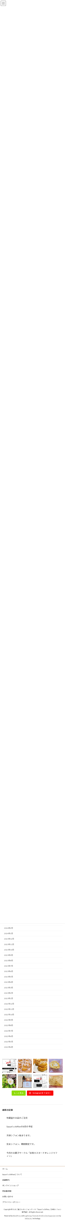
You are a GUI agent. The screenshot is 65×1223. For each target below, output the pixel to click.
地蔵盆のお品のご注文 (17, 1118)
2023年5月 (8, 977)
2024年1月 (8, 933)
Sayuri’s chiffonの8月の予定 (19, 1126)
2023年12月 (9, 939)
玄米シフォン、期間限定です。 (21, 1144)
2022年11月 (9, 1009)
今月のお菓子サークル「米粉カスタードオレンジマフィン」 (31, 1154)
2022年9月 (8, 1020)
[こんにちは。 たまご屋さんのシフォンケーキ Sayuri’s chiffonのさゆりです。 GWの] (9, 1081)
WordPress (17, 1216)
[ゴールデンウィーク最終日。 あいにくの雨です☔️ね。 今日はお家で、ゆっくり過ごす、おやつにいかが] (56, 1066)
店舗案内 (6, 1180)
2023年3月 (8, 987)
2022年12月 (9, 1004)
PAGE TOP (60, 1183)
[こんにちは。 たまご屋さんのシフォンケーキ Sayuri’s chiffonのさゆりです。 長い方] (25, 1081)
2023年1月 (8, 998)
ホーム (5, 1169)
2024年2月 (8, 928)
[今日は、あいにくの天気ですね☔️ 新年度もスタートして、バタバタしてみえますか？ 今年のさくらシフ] (56, 1081)
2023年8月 (8, 960)
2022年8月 (8, 1025)
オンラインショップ (10, 1185)
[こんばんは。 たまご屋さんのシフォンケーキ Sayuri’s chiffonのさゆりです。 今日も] (9, 1066)
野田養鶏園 (6, 1191)
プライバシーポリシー (11, 1202)
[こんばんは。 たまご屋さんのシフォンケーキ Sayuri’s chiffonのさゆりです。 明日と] (40, 1081)
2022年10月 (9, 1014)
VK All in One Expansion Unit (49, 1216)
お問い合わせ (7, 1196)
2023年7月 (8, 966)
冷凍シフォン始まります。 (19, 1135)
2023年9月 (8, 955)
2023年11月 (9, 944)
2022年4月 (8, 1047)
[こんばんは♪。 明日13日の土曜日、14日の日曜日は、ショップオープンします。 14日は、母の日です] (25, 1066)
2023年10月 (9, 949)
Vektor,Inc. (28, 1218)
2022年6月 (8, 1036)
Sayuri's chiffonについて (12, 1174)
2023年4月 (8, 982)
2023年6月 (8, 971)
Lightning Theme (31, 1216)
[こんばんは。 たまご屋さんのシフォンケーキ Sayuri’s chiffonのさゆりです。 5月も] (40, 1066)
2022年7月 (8, 1031)
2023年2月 (8, 993)
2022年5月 (8, 1041)
